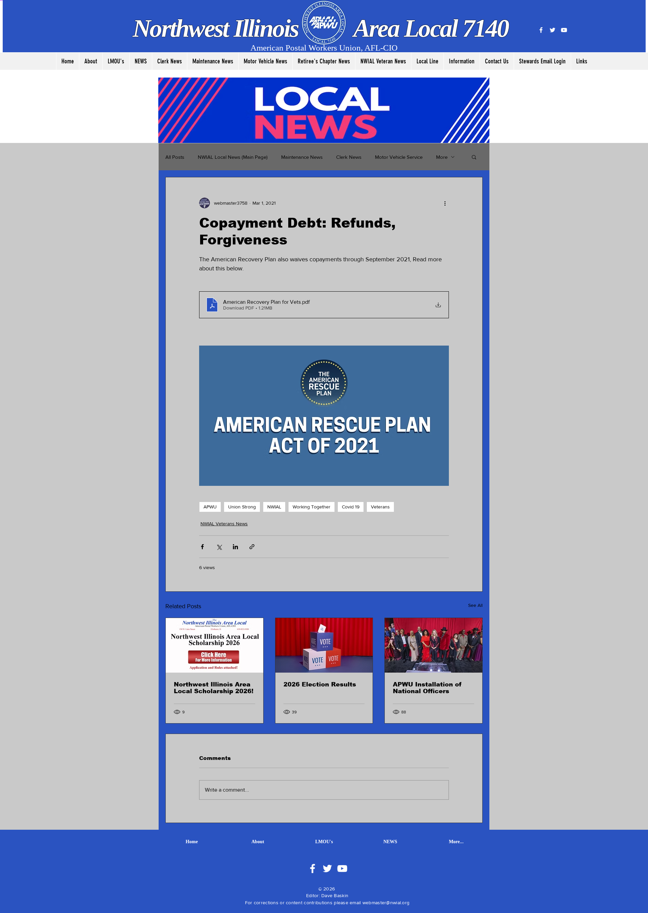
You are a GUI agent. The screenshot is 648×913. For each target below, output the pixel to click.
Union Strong (242, 506)
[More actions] (445, 203)
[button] (474, 156)
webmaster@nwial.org (385, 902)
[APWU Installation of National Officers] (433, 645)
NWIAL (274, 506)
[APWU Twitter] (552, 30)
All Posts (174, 157)
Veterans (380, 506)
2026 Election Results (320, 684)
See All (475, 605)
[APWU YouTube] (564, 30)
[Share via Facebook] (202, 546)
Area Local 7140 (428, 28)
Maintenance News (302, 157)
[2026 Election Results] (324, 645)
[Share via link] (252, 546)
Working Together (311, 506)
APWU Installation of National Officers (427, 688)
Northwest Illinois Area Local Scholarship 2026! (213, 688)
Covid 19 (350, 506)
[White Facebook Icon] (312, 868)
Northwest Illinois (218, 28)
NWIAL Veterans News (224, 523)
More (442, 157)
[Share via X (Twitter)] (219, 546)
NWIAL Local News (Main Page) (233, 157)
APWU (210, 506)
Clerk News (348, 157)
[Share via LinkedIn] (235, 546)
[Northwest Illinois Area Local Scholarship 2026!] (214, 645)
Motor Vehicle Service (399, 157)
